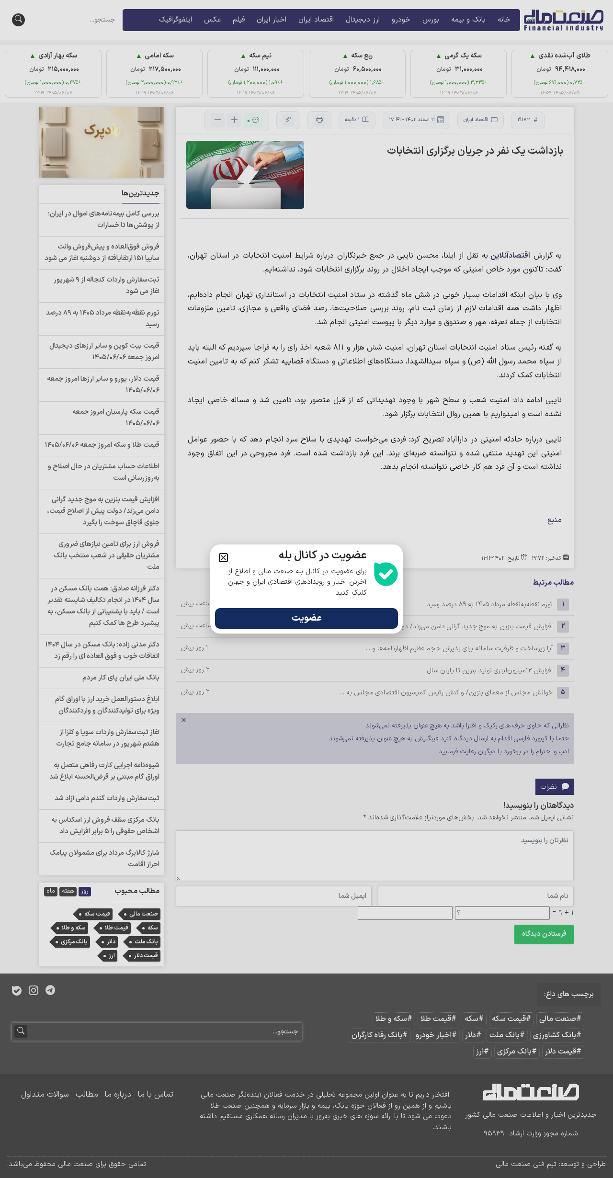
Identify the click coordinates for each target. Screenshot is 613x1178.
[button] (223, 557)
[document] (306, 589)
